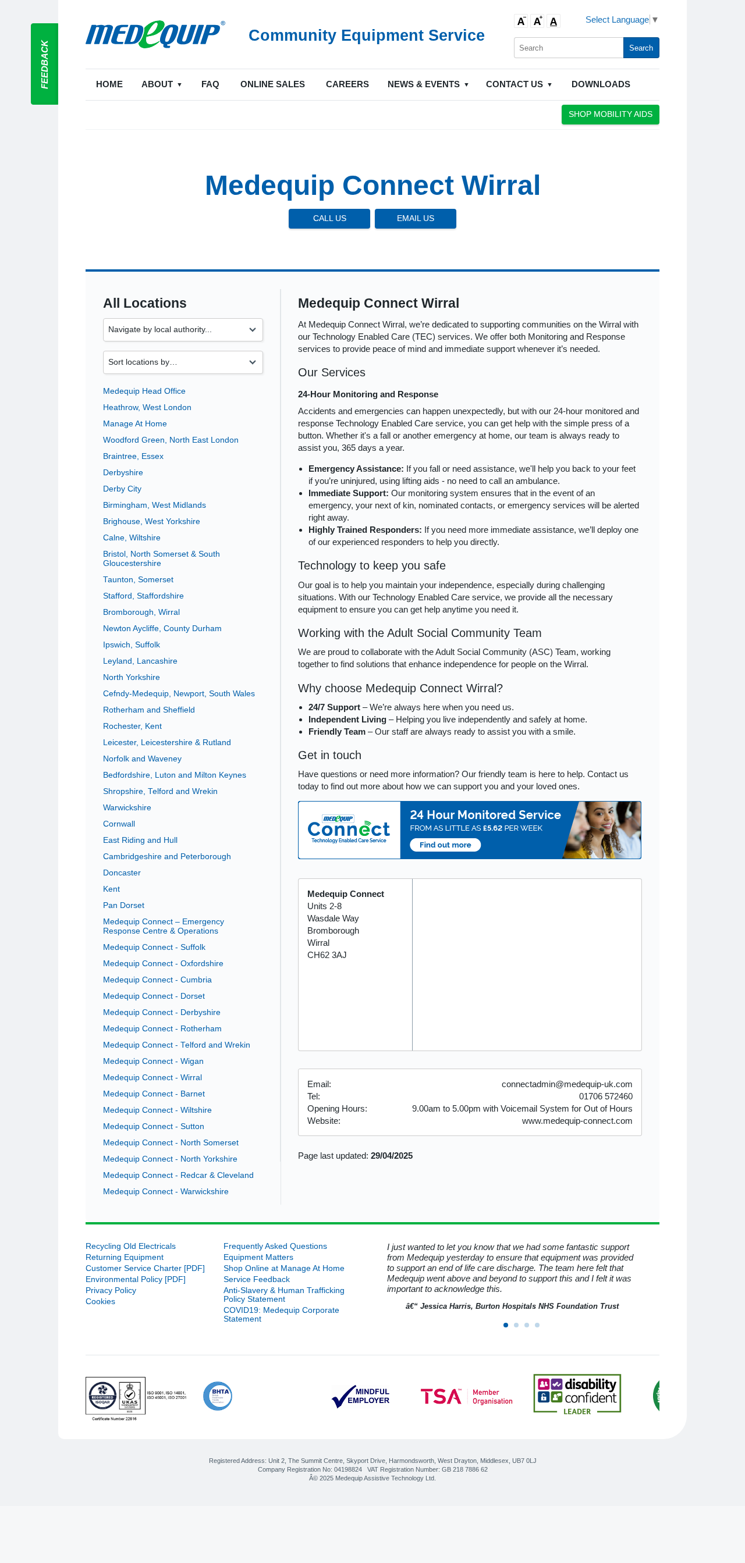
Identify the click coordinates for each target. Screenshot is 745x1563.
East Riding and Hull (140, 840)
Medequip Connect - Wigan (153, 1061)
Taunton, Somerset (138, 579)
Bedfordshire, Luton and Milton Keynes (174, 775)
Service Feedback (257, 1279)
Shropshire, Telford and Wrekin (160, 791)
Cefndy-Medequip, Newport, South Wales (179, 693)
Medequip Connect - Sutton (153, 1126)
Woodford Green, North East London (171, 440)
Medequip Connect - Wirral (152, 1077)
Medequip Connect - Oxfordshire (163, 963)
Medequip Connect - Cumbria (157, 979)
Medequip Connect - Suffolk (154, 947)
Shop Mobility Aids (610, 114)
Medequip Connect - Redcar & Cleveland (178, 1175)
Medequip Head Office (144, 391)
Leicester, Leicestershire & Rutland (167, 742)
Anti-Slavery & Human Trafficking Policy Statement (284, 1295)
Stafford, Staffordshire (143, 596)
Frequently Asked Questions (275, 1246)
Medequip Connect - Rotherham (162, 1028)
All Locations (145, 303)
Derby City (122, 489)
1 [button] (509, 1328)
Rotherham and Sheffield (149, 710)
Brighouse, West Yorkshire (151, 521)
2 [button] (520, 1328)
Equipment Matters (258, 1257)
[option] (510, 1277)
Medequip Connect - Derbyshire (162, 1012)
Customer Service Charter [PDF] (145, 1268)
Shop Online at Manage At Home (284, 1268)
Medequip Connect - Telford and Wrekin (176, 1045)
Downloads (601, 84)
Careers (347, 84)
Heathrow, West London (147, 407)
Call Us (329, 218)
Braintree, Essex (133, 456)
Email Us (415, 218)
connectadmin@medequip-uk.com (567, 1084)
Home (109, 84)
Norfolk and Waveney (142, 758)
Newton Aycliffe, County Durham (162, 628)
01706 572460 (606, 1096)
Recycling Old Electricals (131, 1246)
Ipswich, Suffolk (131, 644)
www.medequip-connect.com (577, 1121)
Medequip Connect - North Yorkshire (170, 1159)
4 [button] (541, 1328)
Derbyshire (123, 472)
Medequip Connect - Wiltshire (157, 1110)
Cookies (100, 1301)
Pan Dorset (123, 905)
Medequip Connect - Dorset (154, 996)
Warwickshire (127, 807)
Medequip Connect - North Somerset (171, 1142)
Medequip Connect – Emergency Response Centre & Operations (163, 926)
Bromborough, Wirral (141, 612)
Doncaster (122, 872)
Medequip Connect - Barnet (154, 1094)
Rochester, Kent (132, 726)
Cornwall (119, 824)
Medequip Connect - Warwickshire (166, 1191)
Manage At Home (135, 423)
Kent (111, 889)
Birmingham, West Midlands (154, 505)
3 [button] (530, 1328)
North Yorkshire (131, 677)
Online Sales (272, 84)
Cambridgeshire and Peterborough (167, 856)
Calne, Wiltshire (132, 537)
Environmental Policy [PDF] (136, 1279)
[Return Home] (155, 34)
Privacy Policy (111, 1290)
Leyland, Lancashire (140, 661)
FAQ (210, 84)
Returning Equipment (125, 1257)
